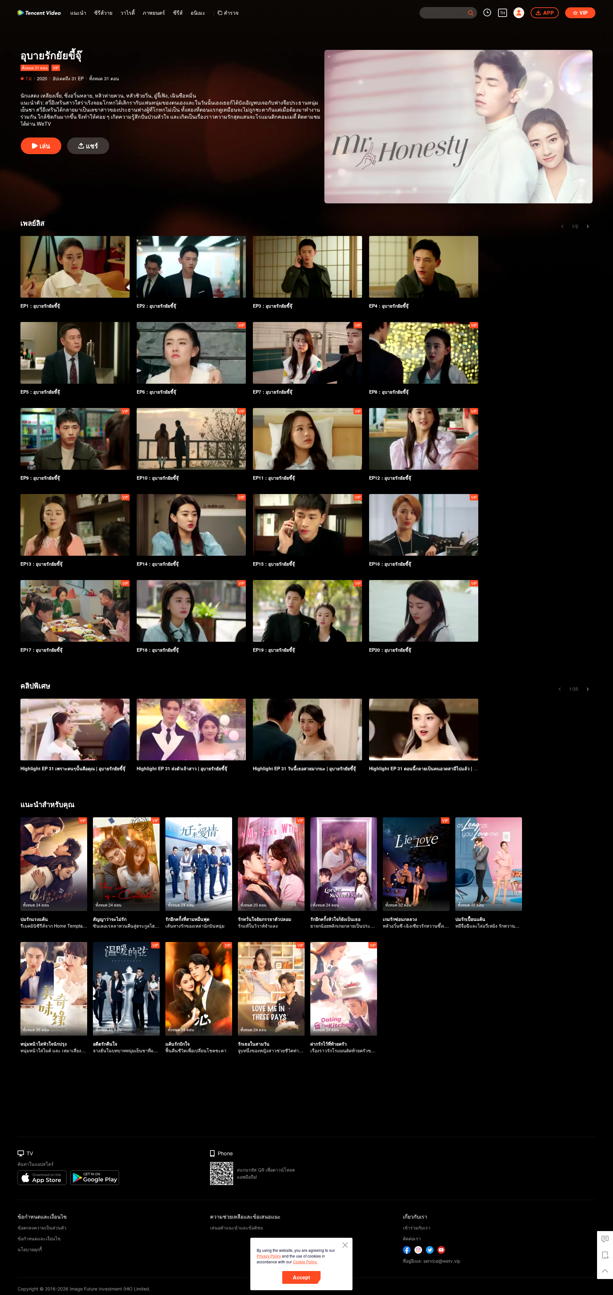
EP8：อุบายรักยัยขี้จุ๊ (388, 391)
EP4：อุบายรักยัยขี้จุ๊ (388, 305)
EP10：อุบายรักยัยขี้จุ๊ (157, 478)
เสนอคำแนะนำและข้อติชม (236, 1227)
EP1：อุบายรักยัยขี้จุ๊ (40, 305)
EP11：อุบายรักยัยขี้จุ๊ (274, 478)
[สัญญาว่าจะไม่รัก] (126, 864)
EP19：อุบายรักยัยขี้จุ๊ (274, 650)
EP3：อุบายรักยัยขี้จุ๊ (272, 305)
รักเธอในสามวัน (253, 1043)
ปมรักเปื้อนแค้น (470, 919)
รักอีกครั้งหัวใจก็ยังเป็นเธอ (335, 919)
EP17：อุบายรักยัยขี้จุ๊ (41, 650)
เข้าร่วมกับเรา (416, 1227)
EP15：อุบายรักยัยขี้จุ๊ (274, 564)
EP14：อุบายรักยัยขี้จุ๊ (157, 564)
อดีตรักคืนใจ (105, 1043)
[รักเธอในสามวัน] (271, 989)
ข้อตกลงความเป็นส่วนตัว (42, 1227)
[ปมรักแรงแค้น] (53, 864)
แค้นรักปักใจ (177, 1043)
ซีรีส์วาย (103, 12)
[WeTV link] (39, 13)
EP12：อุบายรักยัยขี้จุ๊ (390, 478)
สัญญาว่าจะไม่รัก (109, 919)
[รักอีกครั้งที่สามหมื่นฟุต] (198, 864)
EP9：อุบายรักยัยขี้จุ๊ (40, 478)
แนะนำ (78, 12)
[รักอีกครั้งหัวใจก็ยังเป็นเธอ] (343, 864)
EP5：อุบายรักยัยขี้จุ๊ (40, 391)
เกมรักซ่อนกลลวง (400, 919)
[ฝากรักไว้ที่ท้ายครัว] (343, 989)
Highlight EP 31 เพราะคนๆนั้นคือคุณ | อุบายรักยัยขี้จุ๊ (72, 768)
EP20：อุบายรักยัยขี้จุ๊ (390, 650)
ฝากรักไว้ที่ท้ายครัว (328, 1043)
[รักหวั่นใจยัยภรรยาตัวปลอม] (271, 864)
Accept (301, 1277)
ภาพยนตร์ (154, 12)
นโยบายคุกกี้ (30, 1249)
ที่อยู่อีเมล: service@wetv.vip (431, 1261)
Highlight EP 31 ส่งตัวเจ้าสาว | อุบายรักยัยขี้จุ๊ (182, 768)
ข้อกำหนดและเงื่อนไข (39, 1238)
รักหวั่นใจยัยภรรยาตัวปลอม (264, 919)
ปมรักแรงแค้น (34, 919)
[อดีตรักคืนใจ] (126, 989)
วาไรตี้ (127, 12)
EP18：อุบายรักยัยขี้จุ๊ (157, 650)
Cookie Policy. (305, 1261)
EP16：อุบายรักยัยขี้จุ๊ (390, 564)
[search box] (470, 13)
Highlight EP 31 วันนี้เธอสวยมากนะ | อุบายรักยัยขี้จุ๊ (304, 768)
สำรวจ (231, 12)
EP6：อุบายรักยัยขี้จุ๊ (156, 391)
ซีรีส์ (178, 12)
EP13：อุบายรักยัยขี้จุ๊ (41, 564)
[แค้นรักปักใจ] (198, 989)
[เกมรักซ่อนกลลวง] (416, 864)
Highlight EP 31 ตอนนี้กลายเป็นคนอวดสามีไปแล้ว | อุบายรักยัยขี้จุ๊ (434, 768)
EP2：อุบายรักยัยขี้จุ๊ (156, 305)
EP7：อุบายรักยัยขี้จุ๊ (272, 391)
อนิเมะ (198, 12)
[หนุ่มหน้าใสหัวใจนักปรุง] (53, 989)
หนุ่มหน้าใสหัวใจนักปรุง (43, 1043)
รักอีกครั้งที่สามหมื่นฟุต (187, 919)
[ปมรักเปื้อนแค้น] (488, 864)
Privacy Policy (269, 1256)
